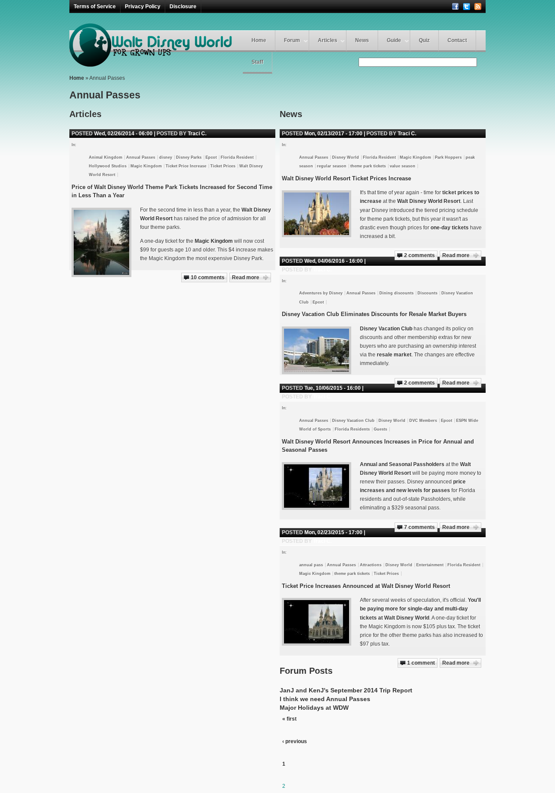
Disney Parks (189, 157)
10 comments (208, 277)
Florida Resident (379, 157)
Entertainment (430, 565)
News (362, 40)
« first (289, 718)
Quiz (424, 40)
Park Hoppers (448, 157)
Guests (380, 429)
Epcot (318, 302)
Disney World (345, 157)
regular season (331, 166)
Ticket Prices (386, 573)
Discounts (427, 293)
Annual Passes (313, 157)
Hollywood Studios (108, 166)
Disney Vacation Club (353, 420)
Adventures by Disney (321, 293)
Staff (257, 62)
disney (165, 157)
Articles (327, 40)
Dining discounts (396, 293)
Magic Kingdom (415, 157)
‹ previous (294, 741)
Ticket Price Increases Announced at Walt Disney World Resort (366, 586)
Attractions (371, 565)
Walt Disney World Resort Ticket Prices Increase (346, 178)
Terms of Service (95, 6)
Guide (394, 40)
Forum (292, 40)
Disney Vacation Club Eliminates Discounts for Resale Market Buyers (374, 314)
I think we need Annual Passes (325, 698)
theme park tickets (368, 166)
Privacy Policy (142, 6)
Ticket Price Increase (186, 166)
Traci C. (407, 133)
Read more (456, 255)
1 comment (421, 663)
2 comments (419, 255)
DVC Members (423, 420)
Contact (457, 40)
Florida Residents (352, 429)
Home (258, 40)
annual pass (311, 565)
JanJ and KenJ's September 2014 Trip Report (346, 690)
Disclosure (183, 6)
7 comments (419, 527)
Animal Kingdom (105, 157)
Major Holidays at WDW (314, 707)
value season (402, 166)
